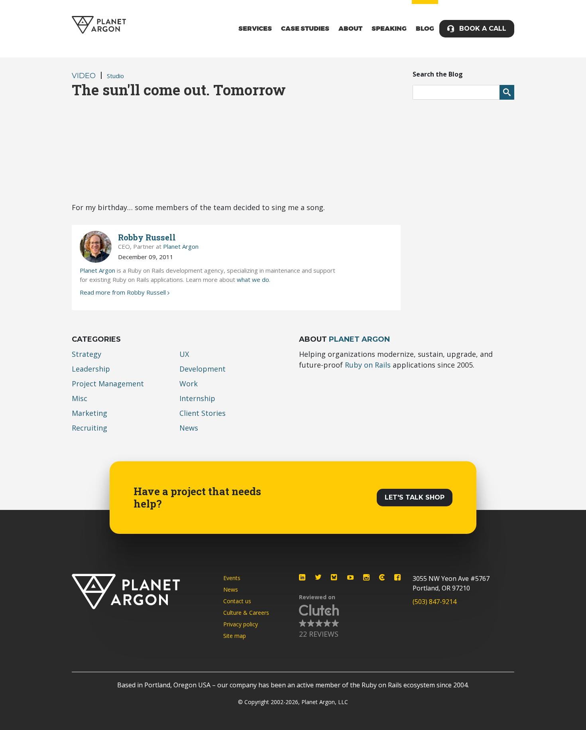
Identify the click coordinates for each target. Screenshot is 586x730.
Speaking (389, 28)
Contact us (237, 601)
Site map (234, 635)
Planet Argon (181, 246)
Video (84, 75)
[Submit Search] (506, 92)
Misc (79, 398)
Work (188, 383)
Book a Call (482, 28)
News (188, 428)
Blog (425, 28)
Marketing (89, 413)
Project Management (108, 383)
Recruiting (89, 428)
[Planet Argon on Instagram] (366, 577)
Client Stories (202, 413)
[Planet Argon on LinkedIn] (302, 577)
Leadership (91, 369)
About (350, 28)
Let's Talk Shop (414, 497)
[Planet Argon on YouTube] (350, 577)
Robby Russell (147, 237)
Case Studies (305, 28)
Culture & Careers (246, 612)
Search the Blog (438, 74)
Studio (115, 76)
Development (202, 369)
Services (255, 28)
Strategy (86, 354)
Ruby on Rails (368, 365)
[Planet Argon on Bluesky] (334, 577)
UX (184, 354)
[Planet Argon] (99, 25)
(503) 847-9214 (434, 601)
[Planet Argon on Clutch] (382, 577)
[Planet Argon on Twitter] (318, 577)
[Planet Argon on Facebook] (397, 577)
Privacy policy (240, 624)
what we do (253, 279)
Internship (197, 398)
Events (231, 578)
